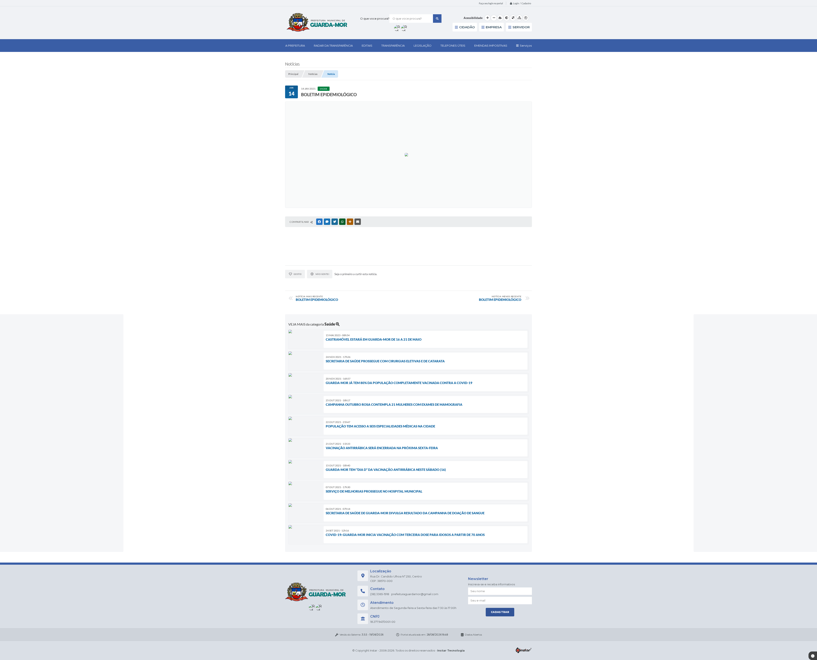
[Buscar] (437, 18)
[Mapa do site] (519, 18)
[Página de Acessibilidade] (525, 18)
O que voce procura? (374, 18)
